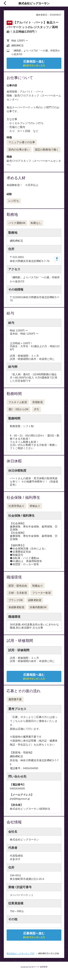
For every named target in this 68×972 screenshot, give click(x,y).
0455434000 (17, 788)
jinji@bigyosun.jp (20, 798)
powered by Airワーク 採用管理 (34, 967)
